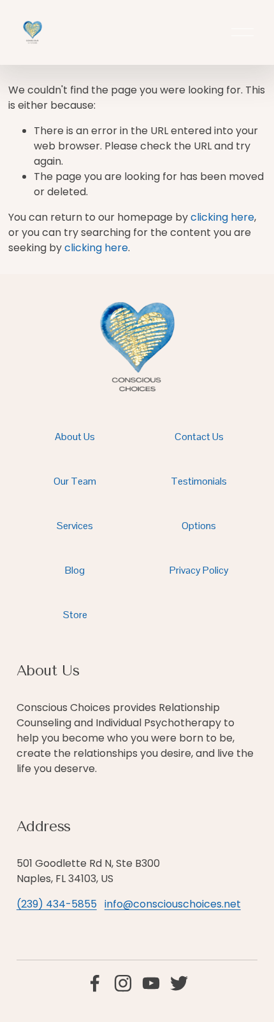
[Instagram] (123, 983)
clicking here (222, 217)
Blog (75, 570)
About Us (75, 436)
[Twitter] (179, 983)
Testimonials (199, 481)
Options (199, 525)
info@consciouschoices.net (173, 904)
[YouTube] (151, 983)
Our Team (75, 481)
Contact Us (199, 436)
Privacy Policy (199, 570)
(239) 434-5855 (57, 904)
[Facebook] (95, 983)
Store (75, 614)
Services (75, 525)
